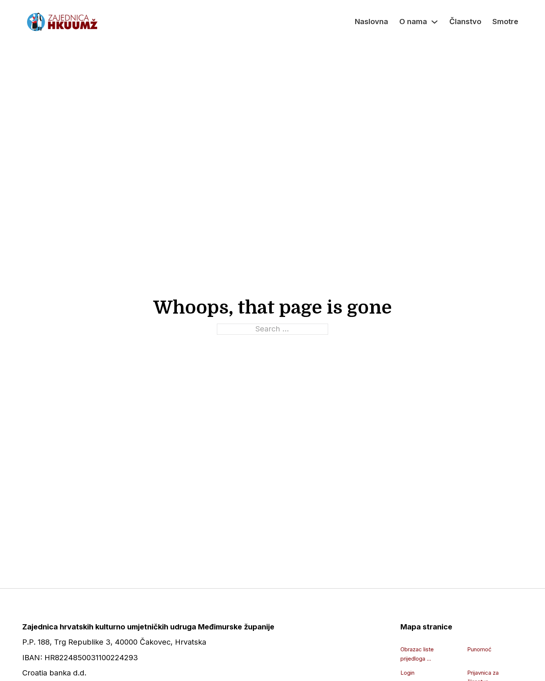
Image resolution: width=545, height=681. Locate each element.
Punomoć (479, 649)
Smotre (505, 21)
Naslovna (371, 21)
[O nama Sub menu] (434, 22)
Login (407, 672)
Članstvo (465, 21)
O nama (413, 21)
